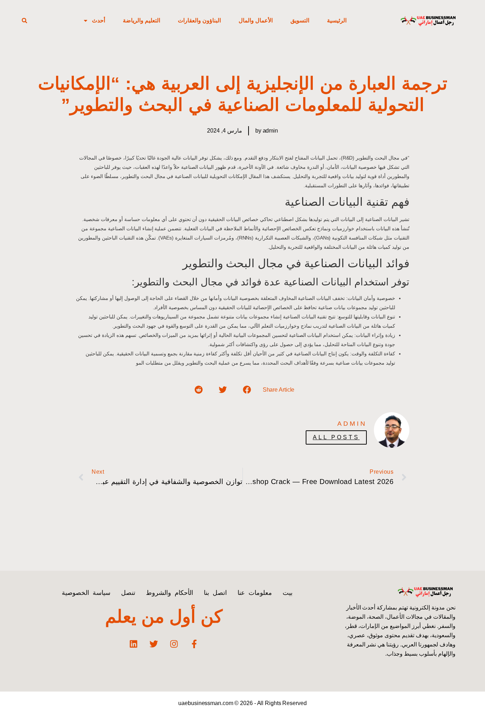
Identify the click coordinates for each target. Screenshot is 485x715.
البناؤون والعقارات (199, 20)
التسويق (299, 20)
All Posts (336, 437)
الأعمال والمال (256, 20)
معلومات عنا (255, 592)
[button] (24, 21)
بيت (288, 592)
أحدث (98, 20)
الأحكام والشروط (169, 592)
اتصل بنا (215, 592)
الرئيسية (337, 20)
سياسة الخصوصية (86, 592)
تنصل (128, 592)
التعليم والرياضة (141, 20)
